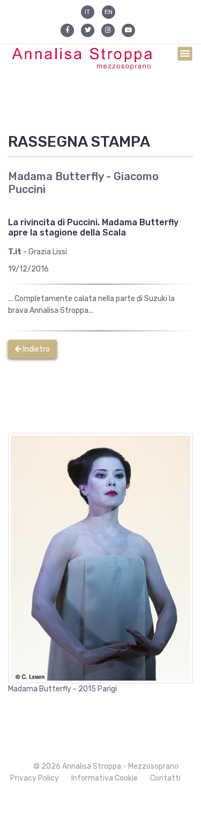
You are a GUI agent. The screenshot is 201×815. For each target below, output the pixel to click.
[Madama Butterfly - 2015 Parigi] (100, 557)
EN (109, 12)
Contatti (165, 778)
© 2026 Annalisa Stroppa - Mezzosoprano (105, 766)
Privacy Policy (34, 778)
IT (87, 12)
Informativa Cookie (104, 778)
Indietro (35, 349)
